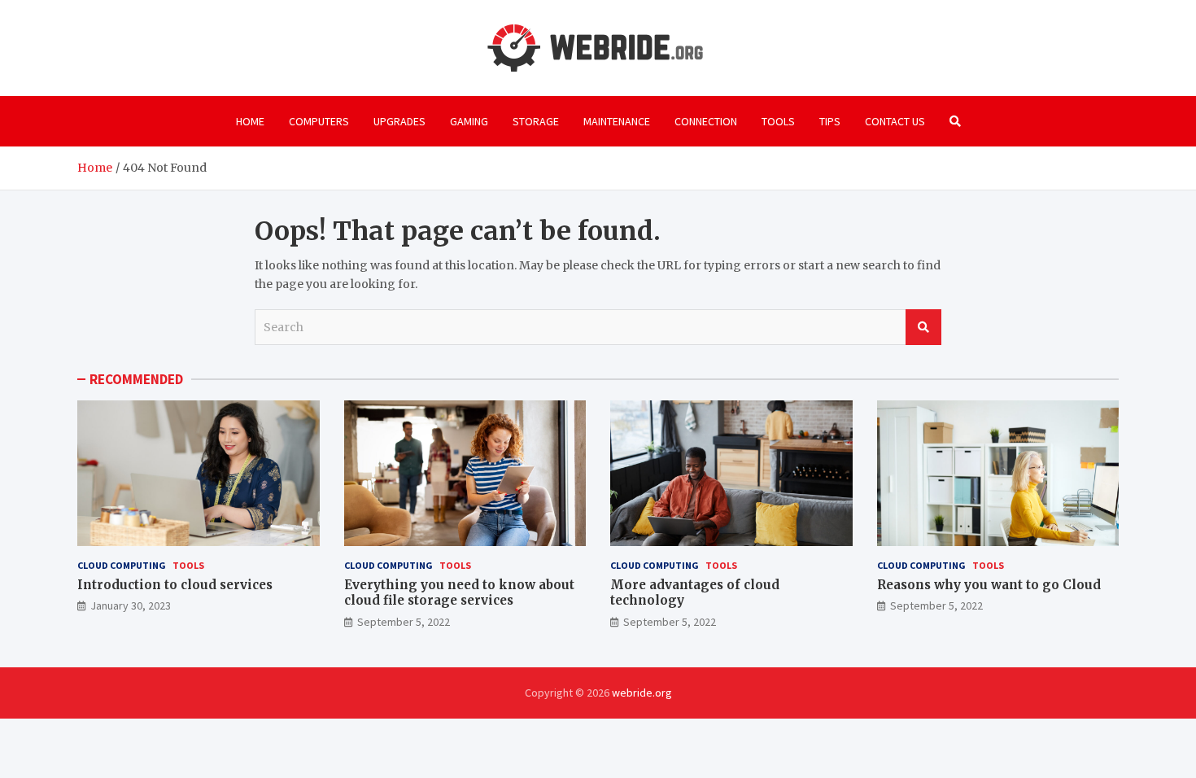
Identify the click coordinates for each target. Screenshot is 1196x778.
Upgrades (399, 121)
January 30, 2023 (130, 605)
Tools (778, 121)
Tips (829, 121)
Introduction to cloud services (175, 584)
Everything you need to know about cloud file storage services (459, 593)
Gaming (469, 121)
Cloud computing (121, 565)
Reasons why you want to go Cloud (989, 584)
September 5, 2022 (403, 621)
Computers (319, 121)
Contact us (895, 121)
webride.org (642, 692)
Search (923, 327)
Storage (536, 121)
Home (250, 121)
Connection (705, 121)
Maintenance (616, 121)
